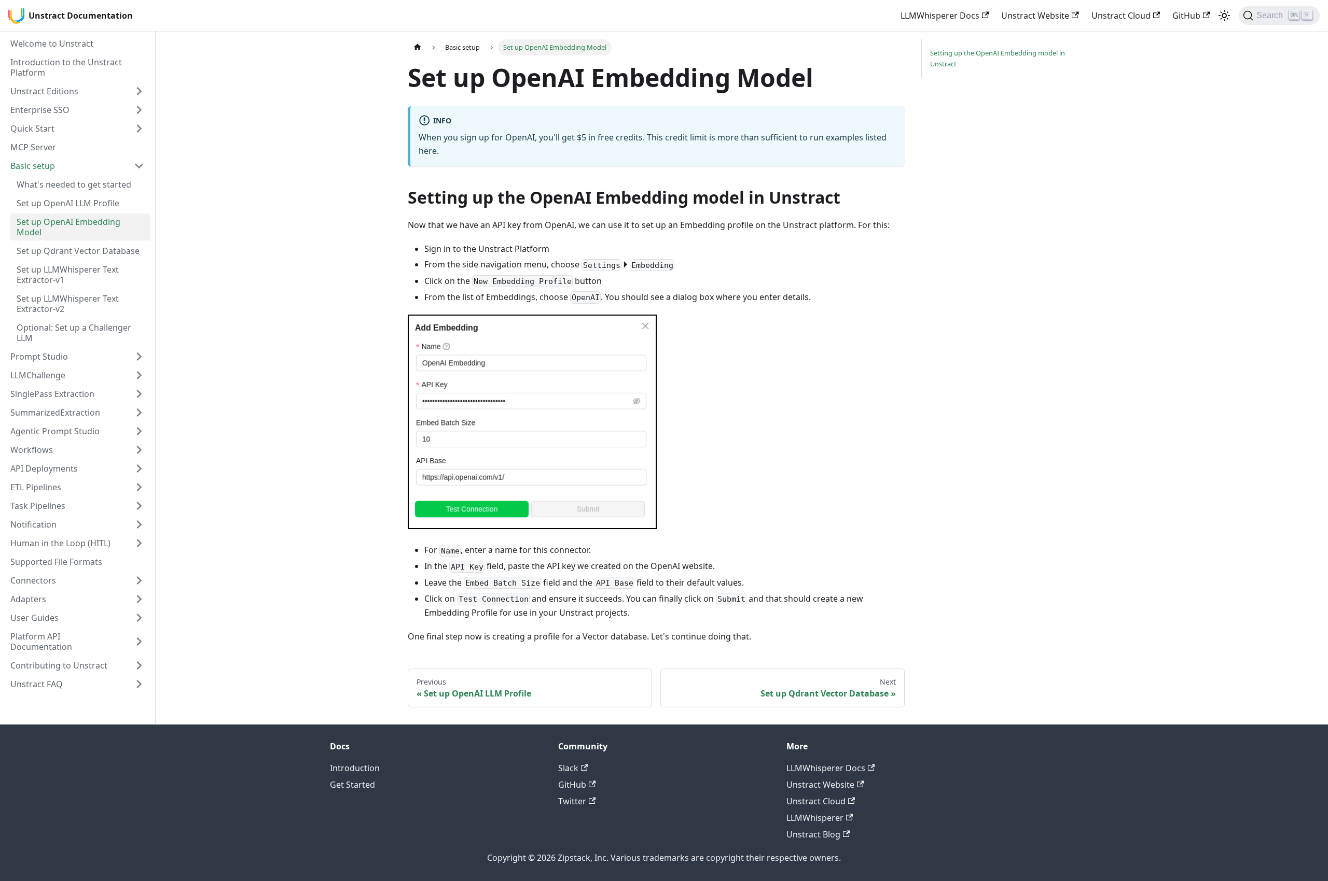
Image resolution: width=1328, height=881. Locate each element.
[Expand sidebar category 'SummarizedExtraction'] (139, 412)
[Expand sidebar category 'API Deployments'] (139, 468)
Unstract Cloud (1121, 15)
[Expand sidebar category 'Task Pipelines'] (139, 506)
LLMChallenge (37, 375)
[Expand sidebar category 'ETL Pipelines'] (139, 487)
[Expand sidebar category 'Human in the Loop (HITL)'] (139, 543)
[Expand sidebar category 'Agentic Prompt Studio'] (139, 431)
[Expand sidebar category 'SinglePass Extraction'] (139, 394)
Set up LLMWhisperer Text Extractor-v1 (68, 275)
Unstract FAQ (36, 684)
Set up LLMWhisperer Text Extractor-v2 (68, 304)
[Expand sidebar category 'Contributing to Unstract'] (139, 665)
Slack (568, 768)
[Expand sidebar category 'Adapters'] (139, 599)
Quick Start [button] (32, 128)
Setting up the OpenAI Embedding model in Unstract (997, 58)
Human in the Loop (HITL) (60, 543)
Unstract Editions (44, 91)
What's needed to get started (74, 184)
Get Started (352, 784)
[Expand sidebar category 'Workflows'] (139, 450)
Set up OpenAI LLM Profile (68, 203)
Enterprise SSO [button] (40, 110)
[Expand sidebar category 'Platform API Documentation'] (139, 641)
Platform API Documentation (41, 641)
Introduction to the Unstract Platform (66, 67)
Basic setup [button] (32, 166)
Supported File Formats (56, 561)
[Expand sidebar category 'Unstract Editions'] (139, 91)
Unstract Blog (813, 834)
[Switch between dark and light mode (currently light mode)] (1224, 15)
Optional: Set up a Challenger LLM (74, 333)
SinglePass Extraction (52, 394)
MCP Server (33, 147)
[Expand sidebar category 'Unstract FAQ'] (139, 684)
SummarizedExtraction (55, 412)
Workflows (31, 450)
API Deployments (44, 468)
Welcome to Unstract (51, 43)
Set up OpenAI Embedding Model (68, 227)
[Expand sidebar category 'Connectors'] (139, 580)
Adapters (28, 599)
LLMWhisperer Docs (940, 15)
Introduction (355, 768)
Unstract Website (1035, 15)
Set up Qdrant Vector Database (78, 251)
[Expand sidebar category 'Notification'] (139, 524)
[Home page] (417, 47)
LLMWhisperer (814, 817)
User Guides (34, 617)
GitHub (1186, 15)
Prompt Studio (39, 356)
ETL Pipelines (35, 487)
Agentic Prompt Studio (55, 431)
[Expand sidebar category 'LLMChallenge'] (139, 375)
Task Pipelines (37, 505)
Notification (33, 524)
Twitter (572, 801)
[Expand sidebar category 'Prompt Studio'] (139, 356)
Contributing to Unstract (58, 665)
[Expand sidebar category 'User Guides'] (139, 617)
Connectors (33, 580)
